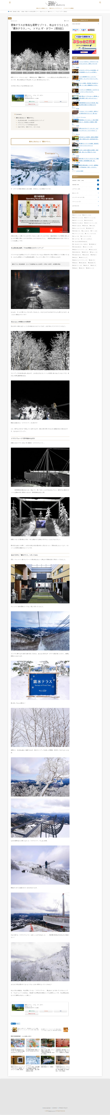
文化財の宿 (77, 254)
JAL (93, 225)
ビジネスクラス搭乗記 (69, 8)
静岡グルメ (90, 268)
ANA (86, 225)
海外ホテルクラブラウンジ (80, 260)
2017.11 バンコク (90, 217)
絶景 (19, 1023)
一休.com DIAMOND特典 (80, 241)
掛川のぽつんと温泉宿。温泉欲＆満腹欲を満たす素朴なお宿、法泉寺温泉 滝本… (89, 138)
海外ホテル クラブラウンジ (56, 8)
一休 (60, 101)
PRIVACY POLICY (63, 1108)
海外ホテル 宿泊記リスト (42, 8)
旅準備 (94, 254)
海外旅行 (75, 184)
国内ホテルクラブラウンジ (80, 249)
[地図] (37, 98)
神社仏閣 (83, 262)
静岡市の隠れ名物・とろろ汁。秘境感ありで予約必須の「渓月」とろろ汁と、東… (85, 167)
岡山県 (77, 108)
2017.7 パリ (87, 215)
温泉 (92, 260)
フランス (78, 117)
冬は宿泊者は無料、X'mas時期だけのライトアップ (30, 120)
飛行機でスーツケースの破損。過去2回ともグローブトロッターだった (89, 144)
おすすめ (78, 171)
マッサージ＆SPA (87, 239)
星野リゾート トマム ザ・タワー (34, 95)
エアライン (76, 189)
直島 (75, 262)
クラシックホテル (91, 233)
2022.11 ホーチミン (91, 223)
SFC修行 (77, 231)
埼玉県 (77, 125)
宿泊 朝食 (77, 252)
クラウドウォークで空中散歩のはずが (27, 124)
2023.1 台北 (77, 225)
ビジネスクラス (86, 236)
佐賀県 (77, 67)
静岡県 (77, 87)
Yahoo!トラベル (31, 104)
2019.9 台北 (89, 220)
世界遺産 (93, 244)
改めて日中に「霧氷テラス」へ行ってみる (28, 127)
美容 (94, 265)
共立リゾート (88, 247)
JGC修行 (91, 228)
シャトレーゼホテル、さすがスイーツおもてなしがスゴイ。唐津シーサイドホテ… (85, 63)
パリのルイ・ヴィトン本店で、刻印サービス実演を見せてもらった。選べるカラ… (85, 113)
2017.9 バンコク (78, 217)
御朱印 (85, 252)
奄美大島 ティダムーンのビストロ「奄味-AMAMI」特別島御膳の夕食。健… (89, 159)
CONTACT (55, 1108)
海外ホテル (83, 257)
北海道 (22, 11)
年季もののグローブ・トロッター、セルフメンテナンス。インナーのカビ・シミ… (85, 130)
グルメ (76, 236)
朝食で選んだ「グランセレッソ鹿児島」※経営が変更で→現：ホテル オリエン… (89, 97)
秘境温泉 (92, 262)
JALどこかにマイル (79, 228)
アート (94, 231)
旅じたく (78, 134)
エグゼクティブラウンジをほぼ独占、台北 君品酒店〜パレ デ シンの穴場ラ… (88, 71)
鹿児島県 (78, 93)
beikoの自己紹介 (76, 24)
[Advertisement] (25, 1093)
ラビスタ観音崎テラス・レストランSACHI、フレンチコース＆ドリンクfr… (88, 77)
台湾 (77, 73)
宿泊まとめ (93, 249)
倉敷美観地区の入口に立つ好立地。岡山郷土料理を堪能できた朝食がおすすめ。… (85, 105)
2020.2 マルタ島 (78, 223)
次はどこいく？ (51, 1111)
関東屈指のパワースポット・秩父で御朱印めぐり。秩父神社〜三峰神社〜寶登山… (85, 122)
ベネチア (76, 239)
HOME (10, 11)
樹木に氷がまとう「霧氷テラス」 (24, 118)
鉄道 (82, 268)
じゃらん (46, 101)
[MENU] (10, 2)
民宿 (75, 257)
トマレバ (29, 96)
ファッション (83, 117)
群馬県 (77, 155)
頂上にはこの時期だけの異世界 (25, 122)
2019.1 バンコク (78, 220)
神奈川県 (78, 80)
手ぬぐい (94, 252)
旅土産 (86, 254)
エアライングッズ (78, 233)
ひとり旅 (86, 231)
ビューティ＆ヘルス (78, 197)
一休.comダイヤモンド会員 (80, 244)
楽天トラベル (31, 101)
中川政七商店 (77, 247)
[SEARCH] (100, 2)
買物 (75, 268)
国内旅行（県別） (16, 11)
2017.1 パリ (77, 215)
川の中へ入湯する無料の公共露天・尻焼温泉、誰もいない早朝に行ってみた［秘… (85, 152)
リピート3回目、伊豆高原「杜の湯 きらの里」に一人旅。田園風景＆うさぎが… (88, 84)
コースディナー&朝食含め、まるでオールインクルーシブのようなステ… (89, 90)
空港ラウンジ (78, 265)
